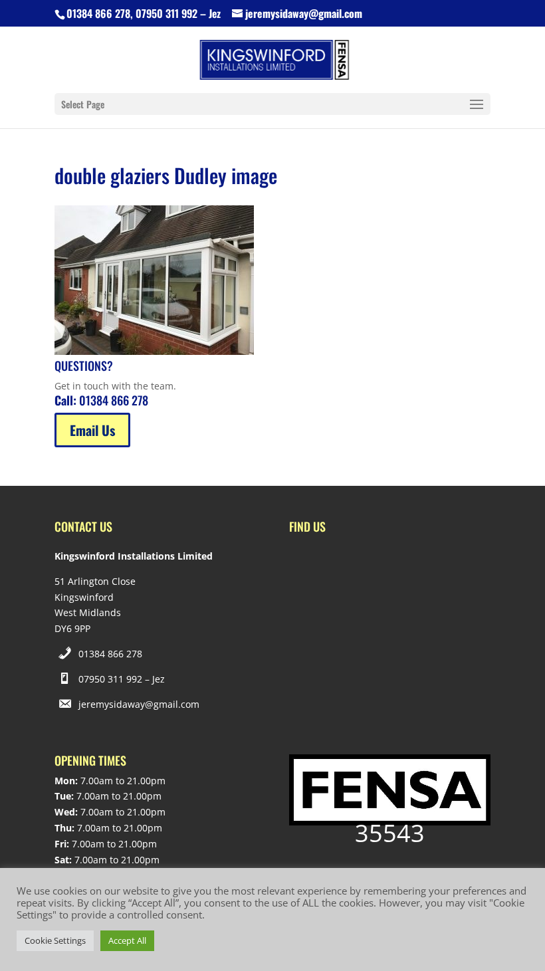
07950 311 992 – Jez (121, 679)
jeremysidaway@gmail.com (138, 704)
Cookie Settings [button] (55, 940)
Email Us (92, 430)
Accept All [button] (127, 940)
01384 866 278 (110, 653)
